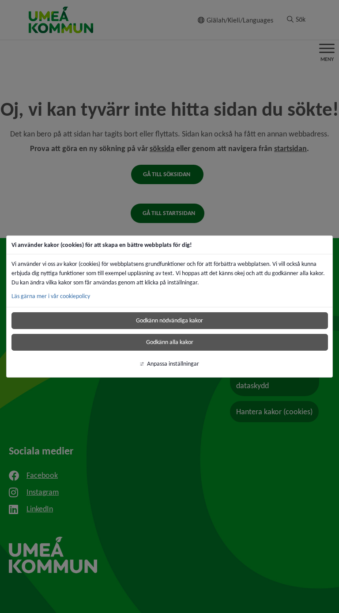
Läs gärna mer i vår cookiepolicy (50, 296)
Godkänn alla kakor (169, 342)
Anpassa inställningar (173, 363)
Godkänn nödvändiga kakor (169, 320)
